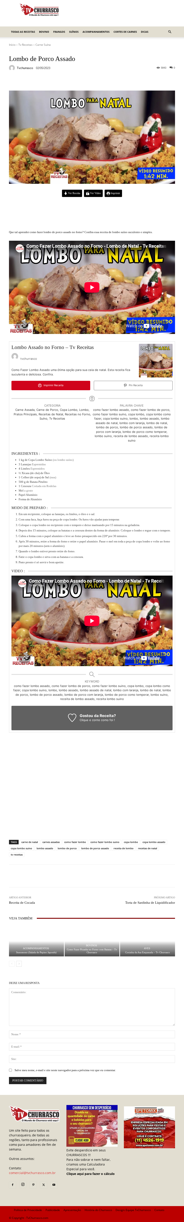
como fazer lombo (75, 842)
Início (12, 45)
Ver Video (95, 193)
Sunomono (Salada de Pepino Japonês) (36, 952)
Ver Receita (73, 193)
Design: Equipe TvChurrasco (133, 1210)
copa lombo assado (153, 842)
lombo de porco (67, 848)
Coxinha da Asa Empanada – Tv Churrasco (147, 952)
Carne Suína (43, 45)
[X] (43, 1185)
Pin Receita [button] (135, 385)
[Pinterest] (33, 1185)
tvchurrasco (25, 68)
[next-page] (19, 964)
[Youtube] (53, 1185)
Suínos (74, 31)
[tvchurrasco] (12, 68)
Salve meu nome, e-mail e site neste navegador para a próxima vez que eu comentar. (65, 1070)
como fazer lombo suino (104, 842)
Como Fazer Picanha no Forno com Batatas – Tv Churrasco (92, 951)
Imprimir (115, 193)
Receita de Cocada (22, 902)
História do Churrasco (98, 1210)
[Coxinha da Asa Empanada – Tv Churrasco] (147, 941)
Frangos (59, 31)
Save (64, 81)
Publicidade (53, 1210)
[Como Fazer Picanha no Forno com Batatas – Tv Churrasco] (92, 941)
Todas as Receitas (23, 31)
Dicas (144, 31)
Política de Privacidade (28, 1210)
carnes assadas (51, 842)
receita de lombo (124, 848)
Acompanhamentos (96, 31)
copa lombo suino (21, 848)
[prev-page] (12, 964)
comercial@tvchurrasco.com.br (32, 1173)
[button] (169, 32)
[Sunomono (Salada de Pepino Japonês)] (36, 941)
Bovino (44, 31)
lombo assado (45, 848)
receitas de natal (147, 848)
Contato (159, 1210)
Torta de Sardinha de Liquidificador (150, 902)
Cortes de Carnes (125, 31)
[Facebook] (12, 1185)
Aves (147, 948)
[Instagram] (22, 1184)
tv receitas (17, 854)
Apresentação (72, 1210)
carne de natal (29, 842)
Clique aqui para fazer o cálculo (90, 1174)
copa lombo (131, 842)
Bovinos (91, 945)
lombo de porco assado (95, 848)
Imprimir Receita (53, 385)
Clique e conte (90, 720)
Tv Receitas (25, 45)
